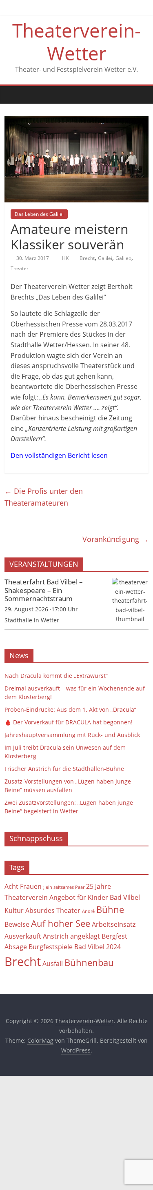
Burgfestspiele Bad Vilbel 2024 (75, 946)
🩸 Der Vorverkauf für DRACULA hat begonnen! (68, 722)
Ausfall (52, 963)
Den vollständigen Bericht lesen (59, 455)
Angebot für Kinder (78, 897)
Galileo (123, 258)
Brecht (87, 258)
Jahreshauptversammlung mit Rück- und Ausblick (72, 735)
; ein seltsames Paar (63, 887)
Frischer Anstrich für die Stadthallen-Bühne (64, 769)
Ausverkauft (22, 936)
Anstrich (56, 936)
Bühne (110, 909)
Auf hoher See (60, 923)
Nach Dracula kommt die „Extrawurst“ (56, 675)
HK (66, 258)
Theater (20, 268)
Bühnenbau (89, 962)
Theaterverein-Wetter (76, 41)
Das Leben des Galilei (39, 214)
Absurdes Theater (52, 910)
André (88, 911)
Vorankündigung (115, 539)
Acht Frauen (23, 886)
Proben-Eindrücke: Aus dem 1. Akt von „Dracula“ (70, 709)
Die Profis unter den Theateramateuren (43, 497)
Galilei (105, 258)
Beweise (16, 924)
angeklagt (85, 936)
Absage (15, 946)
